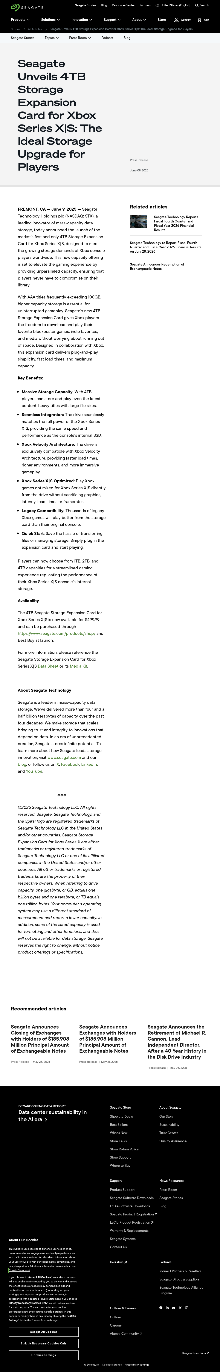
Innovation (80, 20)
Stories (15, 29)
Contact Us (119, 1247)
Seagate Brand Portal (194, 1353)
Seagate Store (121, 1107)
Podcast (107, 37)
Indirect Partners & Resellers (180, 1271)
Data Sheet (48, 666)
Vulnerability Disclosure (85, 1365)
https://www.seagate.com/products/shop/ (56, 633)
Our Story (166, 1116)
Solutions (48, 20)
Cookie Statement (19, 1270)
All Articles (35, 29)
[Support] (119, 20)
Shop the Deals (122, 1116)
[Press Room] (89, 37)
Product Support (122, 1190)
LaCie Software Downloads (130, 1206)
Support (110, 20)
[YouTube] (173, 1320)
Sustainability (169, 1125)
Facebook (70, 764)
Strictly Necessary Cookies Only (44, 1343)
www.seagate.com (64, 757)
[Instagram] (186, 1320)
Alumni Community (125, 1333)
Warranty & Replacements (129, 1231)
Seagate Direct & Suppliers (179, 1279)
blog (22, 764)
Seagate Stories (85, 5)
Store (162, 20)
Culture (116, 1317)
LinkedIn (89, 764)
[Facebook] (160, 1320)
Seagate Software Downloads (132, 1198)
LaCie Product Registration (130, 1222)
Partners (145, 5)
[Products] (28, 20)
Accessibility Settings (137, 1364)
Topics (50, 37)
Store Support (120, 1157)
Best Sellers (119, 1125)
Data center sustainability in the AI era (52, 1116)
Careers (116, 1325)
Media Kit (78, 666)
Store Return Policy (125, 1149)
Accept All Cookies (43, 1332)
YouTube (34, 771)
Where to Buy (120, 1165)
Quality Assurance (173, 1141)
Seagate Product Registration (132, 1214)
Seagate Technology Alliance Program (181, 1290)
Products (18, 20)
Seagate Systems (123, 1239)
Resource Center (123, 5)
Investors (117, 1262)
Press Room (78, 37)
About (137, 20)
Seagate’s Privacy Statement (44, 1299)
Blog (104, 5)
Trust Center (169, 1133)
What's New (119, 1133)
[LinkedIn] (167, 1320)
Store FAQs (119, 1141)
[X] (180, 1320)
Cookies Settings (112, 1364)
